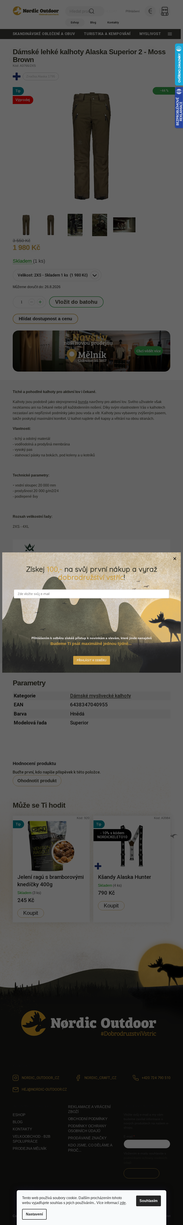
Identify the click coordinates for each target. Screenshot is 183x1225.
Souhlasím (148, 1201)
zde (123, 1203)
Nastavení (34, 1214)
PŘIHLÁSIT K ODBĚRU (91, 660)
